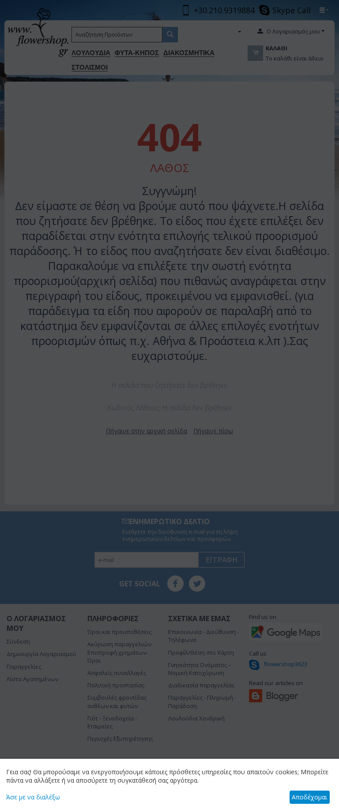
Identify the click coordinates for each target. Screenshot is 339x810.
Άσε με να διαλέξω (33, 797)
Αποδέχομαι (309, 797)
